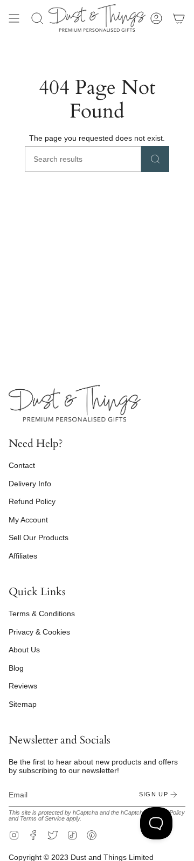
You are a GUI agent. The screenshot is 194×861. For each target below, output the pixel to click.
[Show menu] (14, 17)
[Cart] (178, 17)
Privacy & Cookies (39, 632)
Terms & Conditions (42, 613)
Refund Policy (32, 501)
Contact (22, 465)
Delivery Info (30, 483)
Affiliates (23, 556)
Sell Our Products (38, 537)
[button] (37, 17)
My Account (28, 519)
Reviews (23, 685)
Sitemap (23, 704)
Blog (16, 668)
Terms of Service (42, 818)
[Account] (156, 17)
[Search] (155, 159)
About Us (24, 649)
